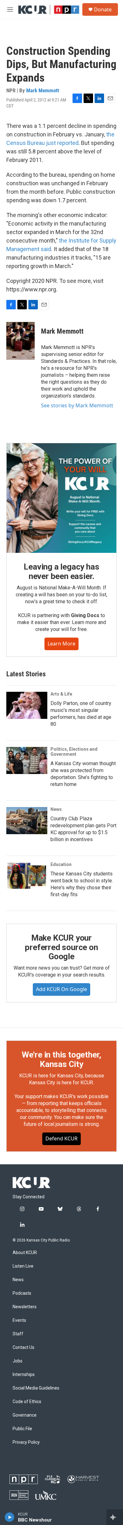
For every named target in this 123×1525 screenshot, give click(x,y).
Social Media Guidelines (36, 1388)
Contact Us (23, 1347)
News (56, 809)
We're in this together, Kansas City (61, 1059)
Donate (103, 9)
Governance (25, 1415)
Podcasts (22, 1293)
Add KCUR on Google (61, 989)
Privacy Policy (26, 1442)
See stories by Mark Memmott (77, 405)
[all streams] (114, 1517)
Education (61, 864)
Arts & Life (61, 694)
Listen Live (23, 1266)
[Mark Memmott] (20, 341)
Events (19, 1320)
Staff (18, 1334)
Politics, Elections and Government (73, 752)
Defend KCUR (61, 1138)
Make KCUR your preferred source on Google (61, 947)
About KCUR (25, 1252)
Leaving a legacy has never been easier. (61, 571)
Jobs (17, 1361)
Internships (24, 1374)
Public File (22, 1428)
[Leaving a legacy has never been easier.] (61, 498)
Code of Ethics (27, 1401)
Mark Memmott (42, 90)
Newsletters (25, 1306)
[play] (10, 1517)
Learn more (61, 643)
